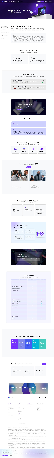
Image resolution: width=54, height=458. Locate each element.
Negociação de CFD (20, 411)
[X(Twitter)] (45, 397)
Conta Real (19, 419)
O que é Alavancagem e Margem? (5, 30)
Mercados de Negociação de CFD (5, 32)
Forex (18, 404)
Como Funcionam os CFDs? (4, 27)
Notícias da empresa (10, 407)
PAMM (38, 408)
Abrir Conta (28, 167)
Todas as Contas (20, 414)
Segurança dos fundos (10, 409)
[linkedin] (39, 397)
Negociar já (19, 109)
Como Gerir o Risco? (3, 36)
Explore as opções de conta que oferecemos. (41, 410)
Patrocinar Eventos (10, 415)
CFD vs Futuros (3, 38)
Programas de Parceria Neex (40, 403)
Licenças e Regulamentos (11, 408)
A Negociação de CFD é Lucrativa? (5, 35)
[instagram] (42, 397)
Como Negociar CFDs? (4, 29)
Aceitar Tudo (5, 455)
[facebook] (40, 397)
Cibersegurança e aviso (30, 404)
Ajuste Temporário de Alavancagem (22, 423)
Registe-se (38, 1)
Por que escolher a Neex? (11, 404)
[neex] (4, 1)
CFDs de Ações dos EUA (21, 408)
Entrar (42, 1)
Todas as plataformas (30, 406)
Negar (11, 455)
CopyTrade (38, 407)
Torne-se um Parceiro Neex (40, 404)
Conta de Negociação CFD (4, 33)
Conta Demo (19, 418)
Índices (19, 407)
